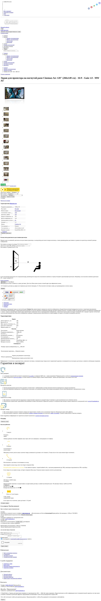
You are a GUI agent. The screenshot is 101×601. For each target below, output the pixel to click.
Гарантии (6, 305)
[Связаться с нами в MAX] (99, 3)
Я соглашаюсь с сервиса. (17, 539)
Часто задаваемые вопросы (10, 553)
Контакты (6, 47)
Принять (3, 599)
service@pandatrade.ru (93, 401)
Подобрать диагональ (6, 233)
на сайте (31, 376)
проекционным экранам (77, 376)
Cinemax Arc (18, 224)
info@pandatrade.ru (20, 590)
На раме (17, 208)
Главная (6, 35)
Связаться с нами (8, 563)
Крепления (9, 42)
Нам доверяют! (7, 11)
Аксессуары (10, 41)
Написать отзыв (4, 421)
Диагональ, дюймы (5, 192)
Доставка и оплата (8, 46)
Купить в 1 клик (10, 196)
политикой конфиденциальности (19, 539)
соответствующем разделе (42, 415)
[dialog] (50, 257)
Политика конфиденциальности (12, 566)
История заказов (8, 575)
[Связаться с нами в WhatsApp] (94, 6)
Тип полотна (4, 195)
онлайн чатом (19, 521)
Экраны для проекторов (13, 38)
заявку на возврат (55, 413)
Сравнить (4, 231)
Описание (6, 302)
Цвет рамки (4, 193)
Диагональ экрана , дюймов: (8, 245)
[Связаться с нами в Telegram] (97, 4)
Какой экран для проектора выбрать (13, 578)
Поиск (5, 49)
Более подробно (5, 280)
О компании (7, 554)
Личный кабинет (8, 574)
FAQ (5, 13)
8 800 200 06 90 (4, 30)
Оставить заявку (5, 503)
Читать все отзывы (5, 200)
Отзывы (6, 306)
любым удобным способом (36, 413)
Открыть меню (4, 33)
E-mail (2, 534)
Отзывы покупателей (9, 45)
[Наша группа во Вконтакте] (89, 8)
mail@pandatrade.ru (10, 519)
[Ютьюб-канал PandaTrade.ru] (91, 7)
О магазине (6, 15)
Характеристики (8, 304)
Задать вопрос (4, 546)
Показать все (13, 203)
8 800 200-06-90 (26, 513)
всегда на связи (17, 377)
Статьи (5, 43)
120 (16, 214)
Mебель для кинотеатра (12, 39)
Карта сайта (7, 565)
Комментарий (4, 537)
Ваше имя (3, 532)
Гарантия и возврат (8, 12)
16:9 (16, 212)
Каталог (6, 37)
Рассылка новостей (8, 577)
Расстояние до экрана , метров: (9, 244)
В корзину (3, 196)
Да (15, 220)
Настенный (18, 210)
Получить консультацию (26, 514)
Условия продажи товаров (10, 557)
